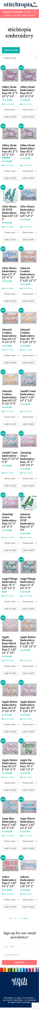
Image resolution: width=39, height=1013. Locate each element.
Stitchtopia (18, 5)
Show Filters (11, 50)
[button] (8, 104)
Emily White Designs (21, 1002)
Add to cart (10, 117)
